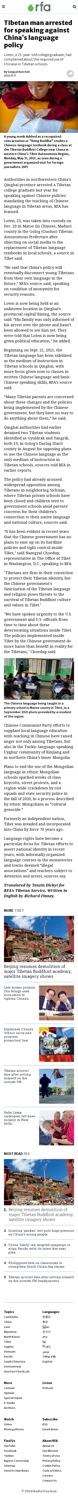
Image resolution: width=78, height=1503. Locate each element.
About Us (48, 1446)
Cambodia (11, 1317)
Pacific (8, 1356)
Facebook (10, 1451)
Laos (7, 1327)
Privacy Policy (51, 1461)
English (47, 1361)
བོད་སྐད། (46, 1346)
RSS (45, 1424)
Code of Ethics (51, 1470)
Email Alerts (50, 1429)
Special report (13, 1398)
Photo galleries (14, 1429)
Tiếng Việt (49, 1356)
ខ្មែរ (44, 1342)
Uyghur (9, 1346)
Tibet (7, 1342)
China (8, 1322)
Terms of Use (51, 1456)
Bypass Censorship (16, 1461)
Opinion (9, 1393)
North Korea (12, 1337)
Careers (47, 1475)
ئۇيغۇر (46, 1351)
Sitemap (9, 1465)
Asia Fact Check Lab (16, 1371)
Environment (12, 1366)
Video (8, 1424)
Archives (9, 1408)
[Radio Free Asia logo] (39, 6)
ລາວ (44, 1337)
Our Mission (50, 1451)
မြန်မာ (46, 1327)
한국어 (46, 1332)
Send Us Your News (16, 1470)
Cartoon (9, 1388)
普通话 (46, 1317)
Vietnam (9, 1351)
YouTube (9, 1446)
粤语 (45, 1322)
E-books (9, 1403)
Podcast (47, 1388)
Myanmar (10, 1332)
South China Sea (14, 1361)
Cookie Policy (51, 1465)
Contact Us (49, 1480)
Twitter (9, 1456)
